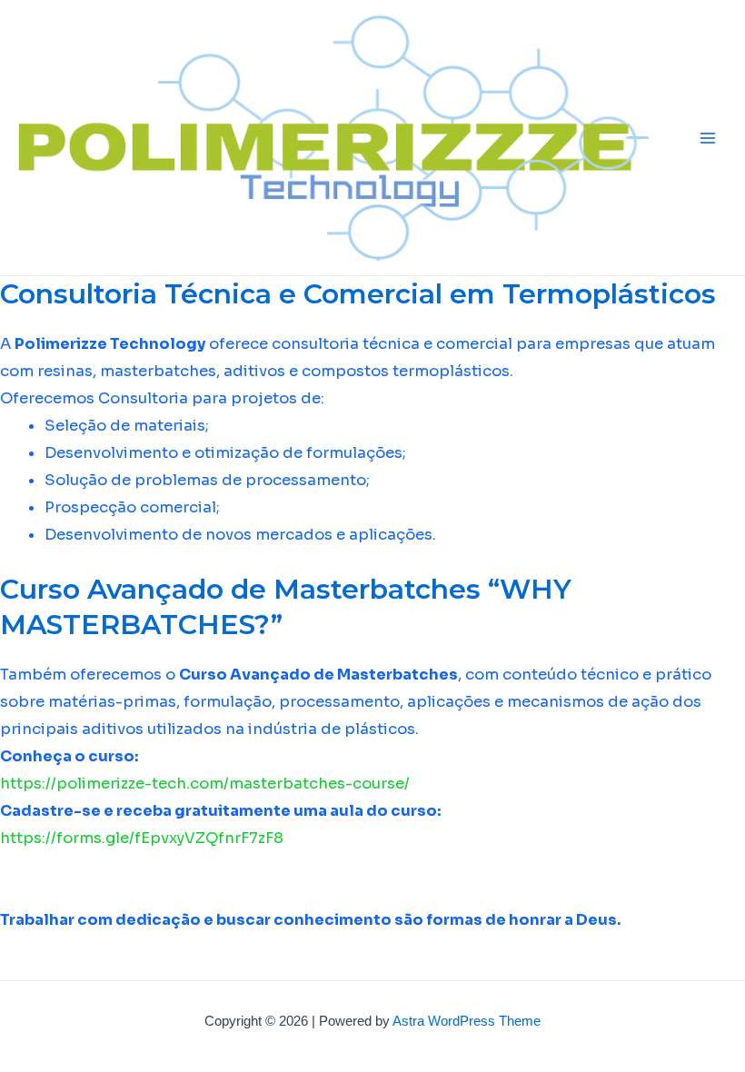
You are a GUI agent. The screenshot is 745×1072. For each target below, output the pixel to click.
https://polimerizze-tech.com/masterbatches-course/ (205, 783)
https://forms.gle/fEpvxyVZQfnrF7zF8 (141, 838)
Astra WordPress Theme (466, 1021)
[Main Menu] (707, 137)
